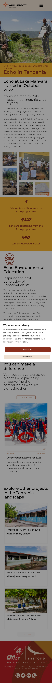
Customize (27, 357)
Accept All (27, 349)
